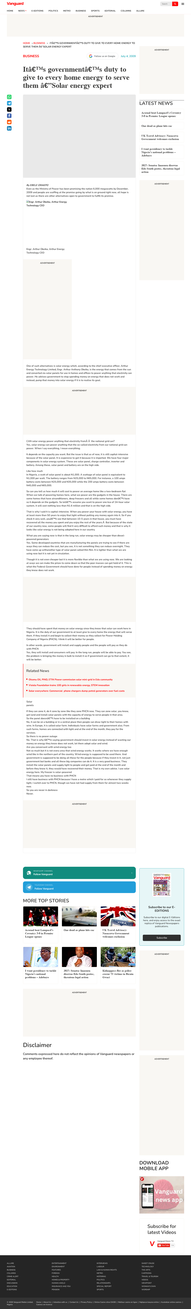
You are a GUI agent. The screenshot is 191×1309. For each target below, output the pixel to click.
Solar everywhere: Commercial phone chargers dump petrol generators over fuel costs (77, 691)
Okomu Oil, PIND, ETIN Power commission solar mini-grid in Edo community (71, 679)
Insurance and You (61, 1286)
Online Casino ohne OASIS (105, 1302)
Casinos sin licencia (44, 1304)
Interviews (102, 1263)
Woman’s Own (149, 1286)
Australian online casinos (171, 1302)
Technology (148, 1266)
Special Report (104, 1286)
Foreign (56, 1273)
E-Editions (12, 1289)
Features (56, 1270)
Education (12, 1286)
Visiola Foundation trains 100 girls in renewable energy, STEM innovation (69, 685)
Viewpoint (147, 1283)
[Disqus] (79, 1106)
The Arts (146, 1270)
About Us (47, 1302)
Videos (145, 1280)
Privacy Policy (86, 1302)
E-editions (37, 11)
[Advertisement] (47, 310)
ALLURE (140, 11)
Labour (100, 1266)
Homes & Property (60, 1280)
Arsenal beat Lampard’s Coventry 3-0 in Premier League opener (161, 114)
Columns (126, 11)
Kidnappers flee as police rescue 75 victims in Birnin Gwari (118, 974)
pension (56, 1289)
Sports (95, 11)
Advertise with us (60, 1302)
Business (81, 11)
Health (55, 1276)
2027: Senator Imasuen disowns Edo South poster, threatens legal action (160, 168)
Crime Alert (12, 1276)
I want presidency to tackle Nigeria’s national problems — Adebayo (158, 152)
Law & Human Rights (107, 1270)
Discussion (12, 1283)
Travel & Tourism (150, 1276)
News (21, 11)
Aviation (11, 1266)
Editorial (110, 11)
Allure (10, 1263)
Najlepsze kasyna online (149, 1302)
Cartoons (146, 1273)
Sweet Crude (148, 1263)
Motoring (101, 1276)
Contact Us (74, 1302)
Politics (53, 11)
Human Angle (58, 1283)
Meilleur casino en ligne (127, 1302)
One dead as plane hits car (156, 125)
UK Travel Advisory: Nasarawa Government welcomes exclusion (160, 137)
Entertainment (59, 1263)
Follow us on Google (104, 56)
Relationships (103, 1283)
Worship (146, 1289)
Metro (67, 11)
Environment (58, 1266)
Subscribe (162, 937)
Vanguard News (15, 3)
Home (10, 11)
